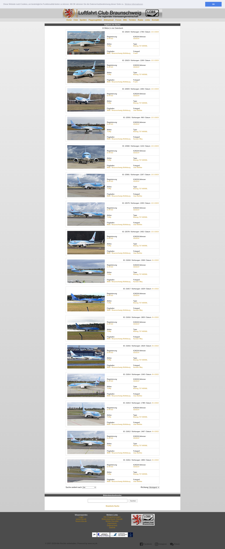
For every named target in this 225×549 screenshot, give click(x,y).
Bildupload (109, 20)
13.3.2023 (155, 32)
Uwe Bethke (137, 110)
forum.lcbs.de (81, 521)
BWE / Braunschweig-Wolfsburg (118, 53)
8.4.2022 (155, 260)
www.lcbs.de (81, 519)
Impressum (112, 523)
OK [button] (213, 4)
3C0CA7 (136, 38)
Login (81, 517)
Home (69, 20)
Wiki (125, 20)
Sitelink (112, 528)
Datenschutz (112, 525)
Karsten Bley (138, 139)
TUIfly (109, 46)
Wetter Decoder (112, 521)
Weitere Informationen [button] (134, 4)
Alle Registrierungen (112, 517)
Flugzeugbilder (95, 20)
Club (76, 20)
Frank (135, 53)
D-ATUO (110, 38)
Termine (132, 20)
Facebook (147, 544)
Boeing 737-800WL (140, 46)
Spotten (83, 20)
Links (147, 20)
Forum (118, 20)
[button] (133, 501)
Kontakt (155, 20)
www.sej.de (92, 543)
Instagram (162, 544)
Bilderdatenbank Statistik (112, 519)
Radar (140, 20)
